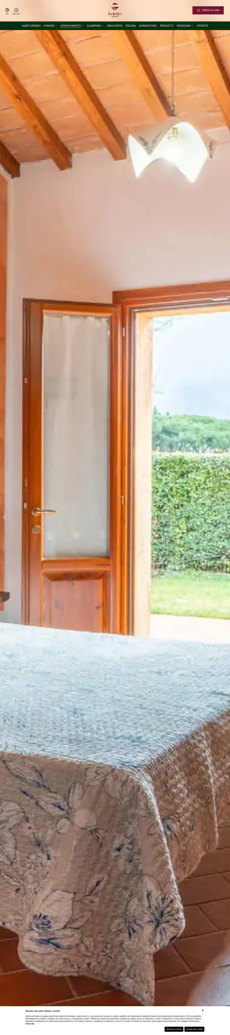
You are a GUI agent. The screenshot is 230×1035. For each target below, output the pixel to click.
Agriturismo (31, 26)
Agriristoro (148, 26)
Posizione (184, 26)
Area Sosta (114, 26)
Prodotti (167, 26)
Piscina (130, 26)
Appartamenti (71, 26)
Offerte (202, 26)
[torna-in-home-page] (115, 10)
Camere (49, 26)
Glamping (94, 26)
